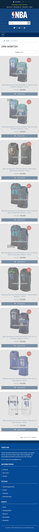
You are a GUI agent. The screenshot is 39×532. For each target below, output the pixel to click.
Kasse (30, 7)
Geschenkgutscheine (9, 487)
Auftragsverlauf (7, 510)
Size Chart (6, 473)
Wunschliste (6, 517)
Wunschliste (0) (17, 7)
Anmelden (17, 2)
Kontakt (5, 476)
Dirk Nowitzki (14, 41)
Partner (5, 490)
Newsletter (6, 520)
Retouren (5, 514)
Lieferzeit (5, 469)
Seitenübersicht (7, 496)
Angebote (5, 493)
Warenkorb (25, 7)
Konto (4, 507)
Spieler (8, 41)
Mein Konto (9, 7)
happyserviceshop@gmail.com (13, 459)
